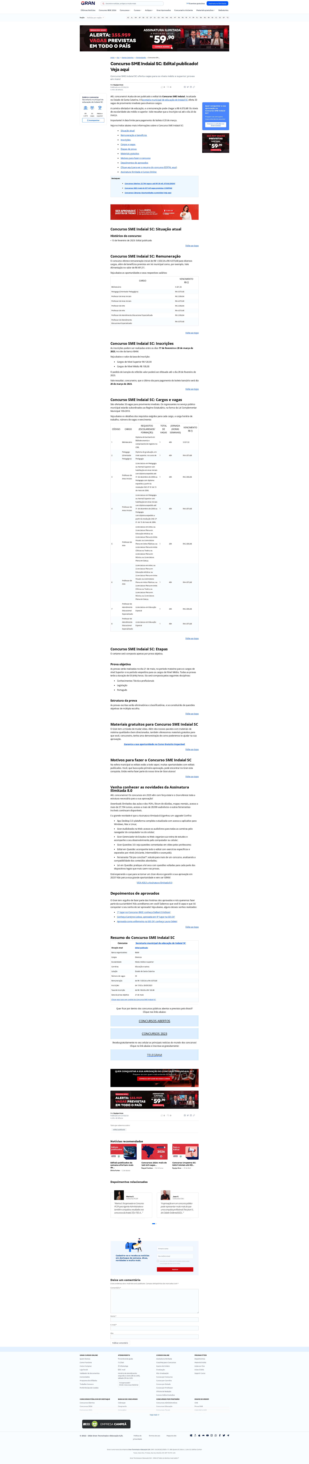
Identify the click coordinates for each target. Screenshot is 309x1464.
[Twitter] (224, 1435)
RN (201, 17)
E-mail (113, 1325)
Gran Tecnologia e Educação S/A (139, 1449)
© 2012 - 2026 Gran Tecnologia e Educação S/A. (101, 1436)
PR (193, 17)
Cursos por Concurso (164, 1377)
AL (132, 17)
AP (139, 17)
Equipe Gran (118, 85)
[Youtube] (207, 1435)
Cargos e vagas (128, 144)
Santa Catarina (127, 58)
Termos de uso (154, 1436)
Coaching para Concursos (166, 1362)
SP (224, 17)
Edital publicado (141, 948)
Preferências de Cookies (89, 1388)
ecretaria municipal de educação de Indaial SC (165, 99)
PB (182, 17)
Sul (118, 58)
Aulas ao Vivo (200, 1366)
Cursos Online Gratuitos (165, 1395)
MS (171, 17)
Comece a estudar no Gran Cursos (154, 1079)
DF (151, 17)
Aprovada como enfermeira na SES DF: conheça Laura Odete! (147, 921)
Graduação (160, 1370)
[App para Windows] (191, 1435)
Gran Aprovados (164, 10)
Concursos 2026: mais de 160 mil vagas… (154, 1164)
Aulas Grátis (199, 1370)
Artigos (148, 10)
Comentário (115, 1288)
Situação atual (128, 130)
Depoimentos (200, 1359)
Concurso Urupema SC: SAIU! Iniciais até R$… (184, 1164)
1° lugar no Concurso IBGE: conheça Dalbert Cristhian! (143, 912)
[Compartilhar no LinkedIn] (190, 87)
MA (163, 17)
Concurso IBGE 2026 (107, 10)
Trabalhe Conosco (87, 1384)
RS (212, 17)
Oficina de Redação (163, 1391)
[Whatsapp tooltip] (215, 1435)
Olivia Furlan (115, 1170)
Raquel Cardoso (147, 1168)
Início (112, 58)
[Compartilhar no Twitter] (187, 87)
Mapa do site (171, 1436)
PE (186, 17)
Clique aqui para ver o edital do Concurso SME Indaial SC (133, 999)
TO (227, 17)
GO (159, 17)
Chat (122, 1362)
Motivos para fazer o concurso (136, 158)
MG (167, 17)
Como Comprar (86, 1366)
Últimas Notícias (88, 10)
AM (136, 17)
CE (147, 17)
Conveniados (85, 1377)
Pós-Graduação (162, 1373)
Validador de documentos (90, 1373)
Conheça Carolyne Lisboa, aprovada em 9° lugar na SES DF (146, 916)
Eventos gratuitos (197, 3)
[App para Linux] (195, 1435)
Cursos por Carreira (164, 1380)
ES (155, 17)
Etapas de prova (129, 149)
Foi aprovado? (128, 1384)
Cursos (137, 10)
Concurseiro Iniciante (183, 10)
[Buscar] (103, 4)
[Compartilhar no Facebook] (184, 87)
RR (209, 17)
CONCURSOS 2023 (154, 1034)
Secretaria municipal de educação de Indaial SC (161, 943)
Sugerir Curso (200, 1373)
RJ (197, 17)
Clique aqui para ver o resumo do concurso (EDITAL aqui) (149, 167)
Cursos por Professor (164, 1388)
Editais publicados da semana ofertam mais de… (121, 1165)
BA (143, 17)
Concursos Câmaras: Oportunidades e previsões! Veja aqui (148, 193)
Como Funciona (86, 1362)
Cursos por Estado (163, 1384)
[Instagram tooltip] (211, 1435)
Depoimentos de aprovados (134, 162)
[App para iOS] (199, 1435)
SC (216, 17)
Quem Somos (85, 1359)
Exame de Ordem (163, 1366)
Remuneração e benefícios (134, 135)
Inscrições (126, 139)
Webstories (223, 10)
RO (205, 17)
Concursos (124, 10)
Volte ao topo (192, 245)
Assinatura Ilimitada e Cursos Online (139, 171)
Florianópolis (141, 58)
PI (189, 17)
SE (220, 17)
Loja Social (84, 1370)
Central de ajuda (126, 1359)
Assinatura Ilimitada (217, 3)
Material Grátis (200, 1362)
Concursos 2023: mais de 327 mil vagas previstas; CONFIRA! (148, 188)
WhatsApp (124, 1366)
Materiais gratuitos (204, 10)
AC (128, 17)
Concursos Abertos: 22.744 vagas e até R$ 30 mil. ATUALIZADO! (150, 183)
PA (179, 17)
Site (111, 1333)
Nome (113, 1316)
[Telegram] (228, 1435)
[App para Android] (203, 1435)
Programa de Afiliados (88, 1380)
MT (175, 17)
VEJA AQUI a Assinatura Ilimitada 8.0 (154, 882)
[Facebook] (220, 1435)
